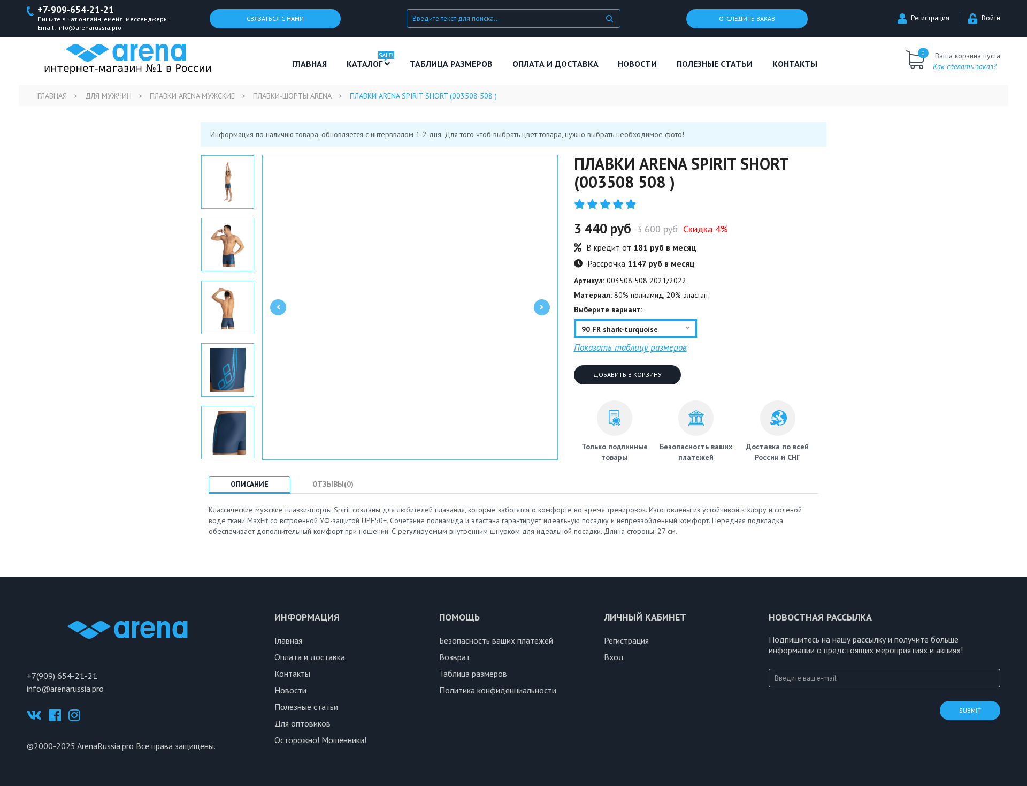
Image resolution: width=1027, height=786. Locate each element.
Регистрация (930, 17)
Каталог (366, 63)
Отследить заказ (747, 18)
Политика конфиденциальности (497, 690)
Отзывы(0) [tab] (333, 484)
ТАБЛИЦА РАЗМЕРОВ (451, 63)
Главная (309, 63)
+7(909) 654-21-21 (62, 675)
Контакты (794, 63)
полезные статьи (715, 63)
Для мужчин (108, 96)
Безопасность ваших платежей (496, 640)
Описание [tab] (250, 484)
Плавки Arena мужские (192, 96)
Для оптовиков (302, 723)
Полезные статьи (306, 706)
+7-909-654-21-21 (75, 9)
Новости (637, 63)
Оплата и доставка (555, 63)
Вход (614, 657)
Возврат (454, 657)
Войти (991, 17)
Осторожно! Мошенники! (320, 740)
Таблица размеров (473, 673)
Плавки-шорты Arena (292, 96)
